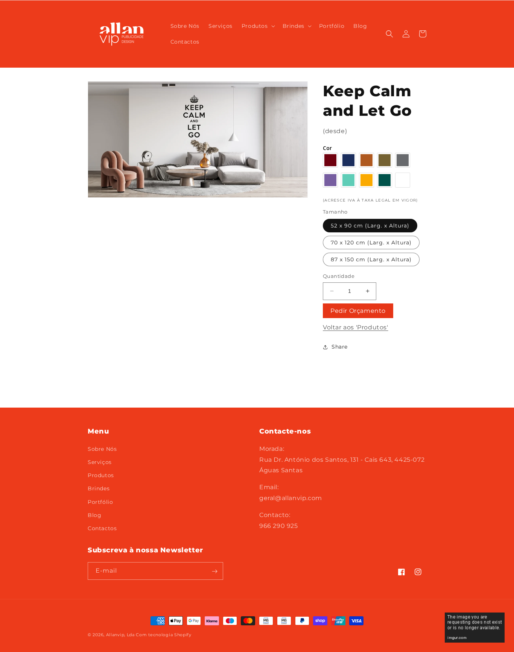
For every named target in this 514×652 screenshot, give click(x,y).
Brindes (98, 488)
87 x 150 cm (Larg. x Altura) (371, 259)
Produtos (101, 475)
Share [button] (340, 346)
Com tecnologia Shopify (163, 634)
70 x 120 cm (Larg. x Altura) (371, 242)
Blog (94, 514)
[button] (257, 26)
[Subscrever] (214, 571)
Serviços (100, 461)
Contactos (102, 528)
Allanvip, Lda (120, 634)
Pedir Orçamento (358, 310)
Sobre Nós (102, 448)
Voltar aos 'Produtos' (355, 327)
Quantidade (338, 276)
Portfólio (100, 501)
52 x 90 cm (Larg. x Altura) (370, 225)
